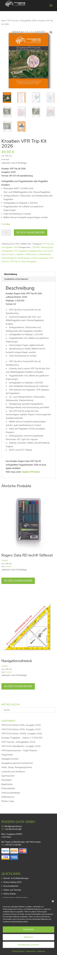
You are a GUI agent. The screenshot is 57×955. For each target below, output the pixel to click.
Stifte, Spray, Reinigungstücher (16, 767)
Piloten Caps (7, 801)
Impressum (41, 951)
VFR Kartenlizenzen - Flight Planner (19, 750)
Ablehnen (28, 937)
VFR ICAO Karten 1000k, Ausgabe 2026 (21, 733)
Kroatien (10, 254)
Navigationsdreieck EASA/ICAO (17, 763)
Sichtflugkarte (24, 258)
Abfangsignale (47, 247)
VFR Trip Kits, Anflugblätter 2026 (21, 20)
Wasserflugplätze (29, 261)
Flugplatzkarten (35, 251)
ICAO (45, 251)
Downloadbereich (10, 886)
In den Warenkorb (31, 232)
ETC (15, 251)
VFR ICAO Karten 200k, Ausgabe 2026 (21, 729)
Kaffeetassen (7, 796)
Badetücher (7, 784)
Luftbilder (19, 254)
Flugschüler (7, 754)
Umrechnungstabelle (39, 258)
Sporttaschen (8, 775)
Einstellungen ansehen (28, 944)
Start (3, 20)
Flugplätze (22, 251)
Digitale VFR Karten (31, 471)
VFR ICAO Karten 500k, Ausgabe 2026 (21, 725)
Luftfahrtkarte (30, 254)
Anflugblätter (7, 251)
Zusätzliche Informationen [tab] (16, 279)
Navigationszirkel (10, 758)
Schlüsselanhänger (10, 792)
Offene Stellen (9, 893)
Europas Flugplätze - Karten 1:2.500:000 (21, 737)
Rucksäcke (6, 780)
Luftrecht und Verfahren (13, 771)
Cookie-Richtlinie (18, 951)
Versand (8, 566)
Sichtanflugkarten (9, 258)
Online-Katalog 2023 (12, 882)
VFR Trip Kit (15, 261)
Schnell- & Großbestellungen (16, 878)
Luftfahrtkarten (44, 254)
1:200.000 (35, 247)
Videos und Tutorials (12, 890)
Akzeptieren (28, 929)
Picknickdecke (8, 788)
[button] (52, 901)
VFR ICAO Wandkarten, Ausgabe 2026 (21, 746)
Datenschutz (31, 951)
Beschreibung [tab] (10, 274)
